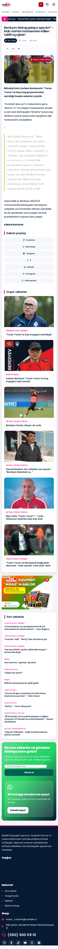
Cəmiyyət (52, 12)
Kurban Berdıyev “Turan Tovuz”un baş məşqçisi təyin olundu (27, 380)
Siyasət (15, 12)
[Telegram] (39, 942)
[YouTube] (25, 942)
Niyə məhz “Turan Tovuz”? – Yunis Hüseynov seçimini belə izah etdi (24, 517)
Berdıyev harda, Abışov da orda (23, 425)
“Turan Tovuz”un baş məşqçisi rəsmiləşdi (29, 334)
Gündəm (6, 12)
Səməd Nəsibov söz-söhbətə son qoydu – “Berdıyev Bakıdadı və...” (29, 471)
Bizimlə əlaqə (12, 905)
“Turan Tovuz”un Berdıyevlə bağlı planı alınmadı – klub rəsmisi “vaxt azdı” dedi (28, 564)
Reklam (9, 900)
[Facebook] (11, 942)
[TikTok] (18, 942)
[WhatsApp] (32, 942)
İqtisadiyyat (27, 12)
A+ (13, 49)
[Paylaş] (18, 48)
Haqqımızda (12, 895)
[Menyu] (53, 4)
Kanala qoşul (18, 810)
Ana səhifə (10, 890)
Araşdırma (40, 12)
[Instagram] (4, 942)
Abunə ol (29, 772)
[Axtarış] (47, 4)
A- (8, 49)
